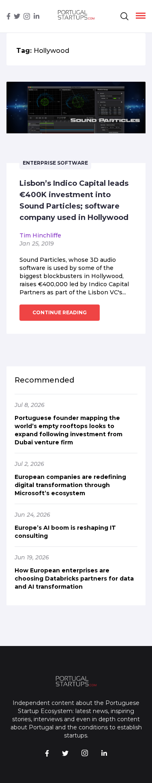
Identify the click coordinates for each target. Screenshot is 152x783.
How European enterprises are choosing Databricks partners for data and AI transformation (74, 578)
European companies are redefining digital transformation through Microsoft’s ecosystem (70, 485)
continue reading (59, 312)
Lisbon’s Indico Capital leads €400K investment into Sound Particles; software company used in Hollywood (73, 200)
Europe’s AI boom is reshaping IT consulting (65, 531)
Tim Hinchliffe (40, 235)
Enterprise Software (55, 163)
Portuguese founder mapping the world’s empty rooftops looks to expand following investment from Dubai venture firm (68, 430)
